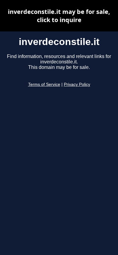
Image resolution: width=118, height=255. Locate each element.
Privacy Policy (77, 84)
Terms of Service (44, 84)
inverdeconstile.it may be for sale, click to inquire (59, 16)
